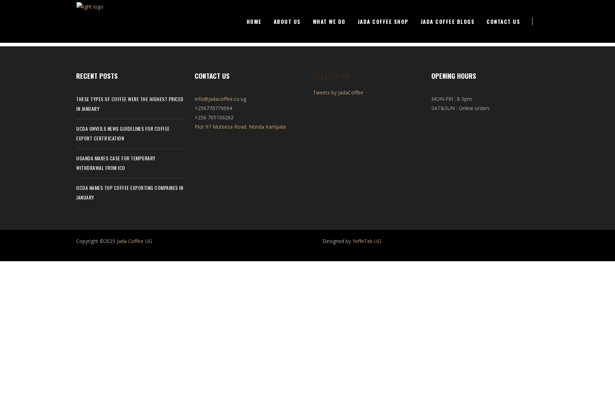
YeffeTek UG (366, 241)
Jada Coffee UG (134, 241)
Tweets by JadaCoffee (338, 92)
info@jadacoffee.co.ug (220, 98)
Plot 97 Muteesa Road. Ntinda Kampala (240, 126)
